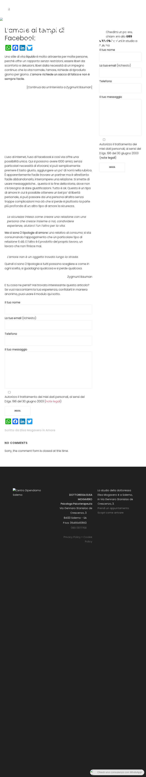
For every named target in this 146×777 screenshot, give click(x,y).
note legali (53, 401)
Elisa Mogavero (31, 430)
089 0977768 (79, 527)
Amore (50, 430)
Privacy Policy (72, 537)
